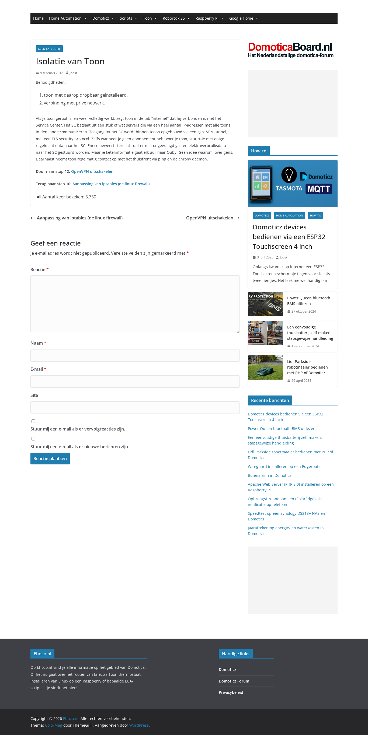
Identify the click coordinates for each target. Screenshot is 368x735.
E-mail (38, 369)
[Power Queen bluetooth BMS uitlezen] (265, 305)
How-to (315, 215)
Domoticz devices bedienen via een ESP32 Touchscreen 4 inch (289, 236)
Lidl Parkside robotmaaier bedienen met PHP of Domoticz (307, 367)
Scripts (126, 18)
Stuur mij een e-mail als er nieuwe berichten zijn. (79, 447)
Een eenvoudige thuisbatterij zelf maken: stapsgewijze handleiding (310, 332)
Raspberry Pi (207, 18)
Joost (73, 73)
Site (34, 395)
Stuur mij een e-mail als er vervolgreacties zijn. (77, 429)
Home (38, 18)
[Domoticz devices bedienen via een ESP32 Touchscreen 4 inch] (293, 183)
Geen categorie (49, 49)
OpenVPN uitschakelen (92, 171)
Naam (38, 343)
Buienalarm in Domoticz (269, 475)
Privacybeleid (231, 692)
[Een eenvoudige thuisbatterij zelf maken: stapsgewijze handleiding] (265, 336)
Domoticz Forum (234, 681)
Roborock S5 (174, 18)
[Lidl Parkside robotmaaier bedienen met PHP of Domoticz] (265, 371)
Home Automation (65, 18)
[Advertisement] (293, 103)
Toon (147, 18)
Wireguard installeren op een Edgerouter (285, 466)
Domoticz (100, 18)
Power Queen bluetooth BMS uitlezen (308, 300)
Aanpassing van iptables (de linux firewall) (111, 183)
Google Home (241, 18)
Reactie (39, 269)
